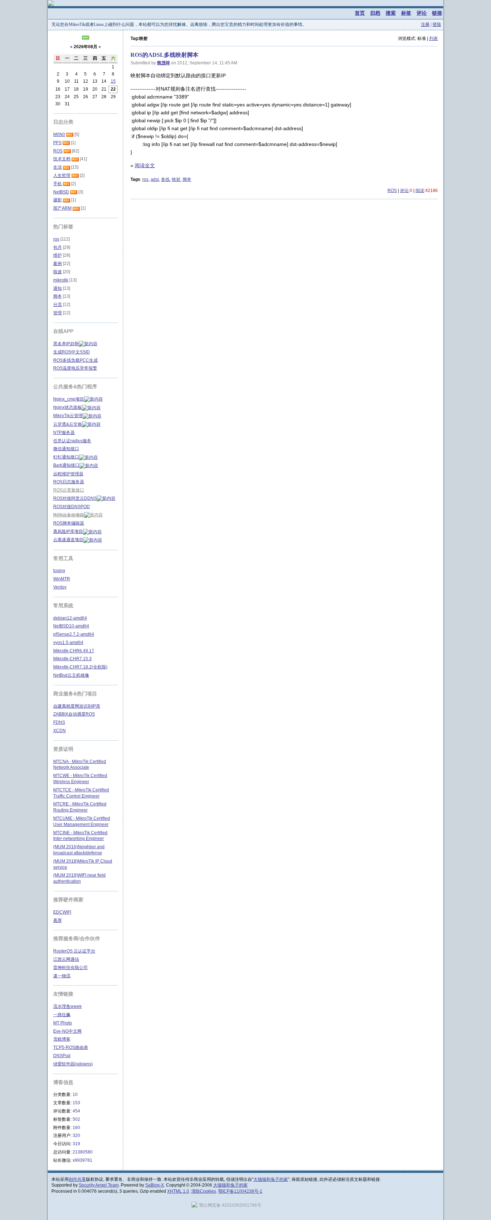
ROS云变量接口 (68, 490)
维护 (57, 255)
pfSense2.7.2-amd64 (73, 634)
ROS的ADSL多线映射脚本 (164, 55)
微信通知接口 (66, 448)
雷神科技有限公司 (70, 967)
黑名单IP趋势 (66, 343)
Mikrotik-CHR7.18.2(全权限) (80, 667)
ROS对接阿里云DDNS (75, 498)
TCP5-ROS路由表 (70, 1047)
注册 (425, 24)
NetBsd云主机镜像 (71, 675)
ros (145, 179)
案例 (57, 263)
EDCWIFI (62, 912)
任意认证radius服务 (72, 440)
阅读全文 (145, 165)
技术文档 (61, 158)
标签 (406, 13)
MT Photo (62, 1022)
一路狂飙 (61, 1014)
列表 (433, 38)
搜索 (391, 13)
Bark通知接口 (66, 465)
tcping (59, 570)
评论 (422, 13)
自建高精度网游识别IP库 (76, 706)
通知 (57, 288)
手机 (57, 183)
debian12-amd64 (70, 618)
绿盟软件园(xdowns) (73, 1063)
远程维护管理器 (68, 473)
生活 (57, 167)
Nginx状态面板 (67, 407)
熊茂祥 (163, 62)
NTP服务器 (64, 432)
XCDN (59, 730)
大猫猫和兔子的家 (270, 1179)
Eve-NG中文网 (67, 1031)
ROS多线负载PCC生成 (75, 360)
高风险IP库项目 (68, 531)
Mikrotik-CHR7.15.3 (72, 658)
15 (113, 81)
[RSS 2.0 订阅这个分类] (69, 134)
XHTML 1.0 (178, 1191)
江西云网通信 (66, 959)
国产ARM (62, 208)
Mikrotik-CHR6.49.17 (73, 650)
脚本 (187, 179)
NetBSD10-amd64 (71, 626)
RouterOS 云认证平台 (74, 951)
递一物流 (61, 975)
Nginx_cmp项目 (68, 399)
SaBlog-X (154, 1185)
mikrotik (60, 280)
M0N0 (59, 134)
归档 (375, 13)
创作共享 (77, 1179)
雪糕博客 (61, 1039)
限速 (57, 271)
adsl (155, 179)
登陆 (436, 24)
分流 (57, 304)
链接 (437, 13)
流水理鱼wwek (67, 1006)
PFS (57, 142)
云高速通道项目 (68, 539)
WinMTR (61, 578)
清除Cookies (203, 1191)
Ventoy (59, 587)
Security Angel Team (99, 1185)
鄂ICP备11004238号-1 (240, 1191)
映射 (176, 179)
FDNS (59, 722)
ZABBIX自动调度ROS (74, 714)
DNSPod (61, 1055)
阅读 (420, 190)
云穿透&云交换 (67, 424)
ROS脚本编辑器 (68, 523)
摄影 (57, 199)
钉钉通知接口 (66, 457)
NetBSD (61, 192)
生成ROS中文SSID (71, 352)
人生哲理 (61, 175)
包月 (57, 247)
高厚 (57, 920)
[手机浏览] (85, 38)
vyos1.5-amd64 (68, 642)
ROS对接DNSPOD (71, 506)
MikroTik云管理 (68, 415)
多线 (165, 179)
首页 (360, 13)
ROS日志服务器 (68, 481)
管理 (57, 312)
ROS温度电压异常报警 (75, 368)
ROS (392, 190)
